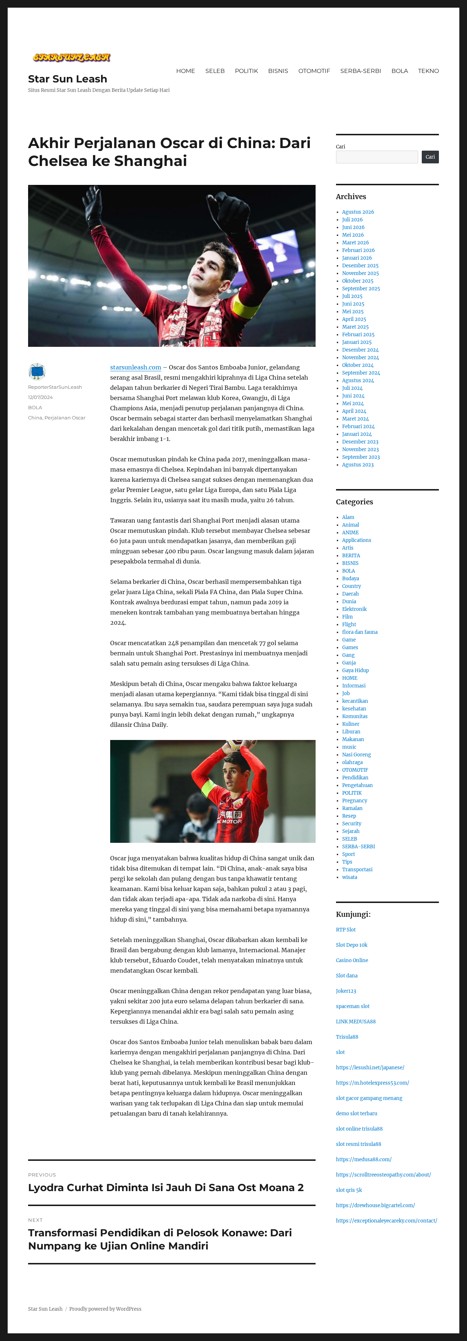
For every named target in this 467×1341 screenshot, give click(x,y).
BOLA (399, 70)
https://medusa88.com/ (364, 1159)
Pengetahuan (357, 785)
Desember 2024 (360, 350)
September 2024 (361, 373)
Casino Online (352, 960)
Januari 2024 (357, 434)
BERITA (351, 556)
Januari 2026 (357, 258)
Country (351, 586)
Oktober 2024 (358, 365)
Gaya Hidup (355, 670)
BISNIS (278, 70)
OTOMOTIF (314, 70)
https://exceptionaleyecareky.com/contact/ (386, 1221)
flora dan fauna (360, 632)
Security (351, 824)
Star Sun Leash (67, 79)
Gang (348, 655)
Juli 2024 (352, 388)
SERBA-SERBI (360, 70)
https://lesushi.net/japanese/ (370, 1068)
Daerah (350, 594)
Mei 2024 (353, 403)
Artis (348, 548)
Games (350, 647)
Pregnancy (354, 801)
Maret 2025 (355, 327)
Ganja (349, 663)
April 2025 (354, 319)
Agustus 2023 (358, 465)
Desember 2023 (360, 442)
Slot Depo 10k (351, 945)
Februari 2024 (358, 426)
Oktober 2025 (358, 281)
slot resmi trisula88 (358, 1144)
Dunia (349, 601)
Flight (349, 624)
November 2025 (360, 273)
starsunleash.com (135, 367)
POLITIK (246, 70)
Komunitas (355, 716)
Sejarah (351, 831)
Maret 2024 (355, 419)
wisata (349, 877)
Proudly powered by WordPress (105, 1309)
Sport (348, 854)
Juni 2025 (353, 304)
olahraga (352, 762)
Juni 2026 (353, 227)
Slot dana (347, 976)
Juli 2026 (352, 220)
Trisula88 (347, 1037)
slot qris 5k (349, 1190)
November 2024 (360, 357)
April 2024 (354, 411)
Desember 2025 (360, 266)
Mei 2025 (353, 312)
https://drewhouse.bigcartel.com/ (375, 1205)
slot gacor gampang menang (369, 1098)
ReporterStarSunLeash (55, 387)
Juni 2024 (353, 396)
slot (340, 1052)
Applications (356, 540)
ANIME (350, 533)
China (35, 417)
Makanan (353, 739)
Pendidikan (355, 778)
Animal (350, 525)
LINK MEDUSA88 (356, 1022)
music (349, 747)
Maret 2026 (355, 243)
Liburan (351, 732)
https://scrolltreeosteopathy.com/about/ (383, 1175)
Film (347, 617)
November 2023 (360, 449)
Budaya (350, 578)
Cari (340, 147)
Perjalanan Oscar (65, 417)
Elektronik (354, 609)
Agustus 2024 (358, 380)
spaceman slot (353, 1006)
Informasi (354, 686)
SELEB (215, 70)
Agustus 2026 (358, 212)
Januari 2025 (357, 342)
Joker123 (346, 991)
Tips (347, 862)
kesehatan (354, 709)
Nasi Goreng (356, 755)
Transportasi (357, 870)
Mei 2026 (353, 235)
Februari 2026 (358, 250)
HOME (185, 70)
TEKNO (428, 70)
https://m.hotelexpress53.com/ (372, 1083)
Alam (348, 517)
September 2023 (361, 457)
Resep (349, 816)
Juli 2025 (352, 296)
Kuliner (350, 724)
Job (346, 693)
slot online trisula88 (359, 1129)
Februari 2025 (358, 335)
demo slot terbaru (356, 1114)
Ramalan (352, 808)
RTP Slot (346, 930)
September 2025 (361, 289)
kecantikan (355, 701)
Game (349, 640)
